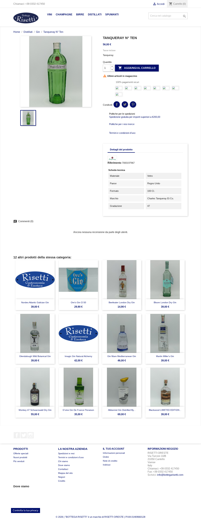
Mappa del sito (65, 473)
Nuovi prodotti (20, 457)
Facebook (17, 435)
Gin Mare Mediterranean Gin (121, 356)
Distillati (94, 14)
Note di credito (110, 461)
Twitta (125, 104)
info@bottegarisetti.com (170, 474)
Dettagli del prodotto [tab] (121, 149)
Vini (49, 14)
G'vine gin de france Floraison (78, 410)
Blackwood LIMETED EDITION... (165, 410)
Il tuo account (113, 448)
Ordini (106, 457)
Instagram (30, 435)
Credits (61, 481)
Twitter (24, 435)
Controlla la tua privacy (25, 510)
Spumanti (112, 14)
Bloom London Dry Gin (165, 302)
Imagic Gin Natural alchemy (78, 356)
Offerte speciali (20, 453)
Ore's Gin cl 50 (78, 302)
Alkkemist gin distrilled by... (122, 410)
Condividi (117, 104)
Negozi (61, 477)
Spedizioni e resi (66, 453)
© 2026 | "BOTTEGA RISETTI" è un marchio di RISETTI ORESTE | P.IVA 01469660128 (100, 517)
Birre (80, 14)
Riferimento (114, 162)
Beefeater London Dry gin (122, 302)
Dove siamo (64, 465)
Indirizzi (106, 464)
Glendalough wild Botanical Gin (35, 356)
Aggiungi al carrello (136, 68)
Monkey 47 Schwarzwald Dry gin (35, 410)
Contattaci (63, 469)
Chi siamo (63, 461)
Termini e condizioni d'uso (71, 457)
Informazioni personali (114, 453)
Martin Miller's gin (165, 356)
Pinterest (133, 104)
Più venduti (18, 461)
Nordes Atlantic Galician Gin (35, 302)
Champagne (64, 14)
